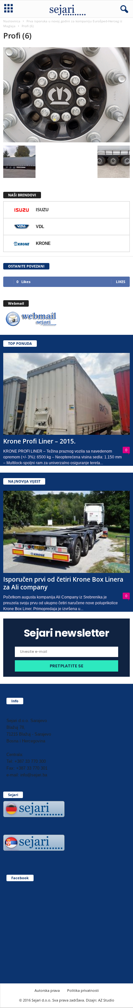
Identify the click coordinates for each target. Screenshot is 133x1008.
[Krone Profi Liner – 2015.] (66, 394)
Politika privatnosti (83, 990)
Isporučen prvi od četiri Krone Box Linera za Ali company (63, 583)
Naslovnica (11, 21)
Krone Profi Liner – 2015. (39, 441)
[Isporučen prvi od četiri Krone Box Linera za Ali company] (66, 532)
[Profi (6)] (66, 94)
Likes (120, 281)
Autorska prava (47, 990)
